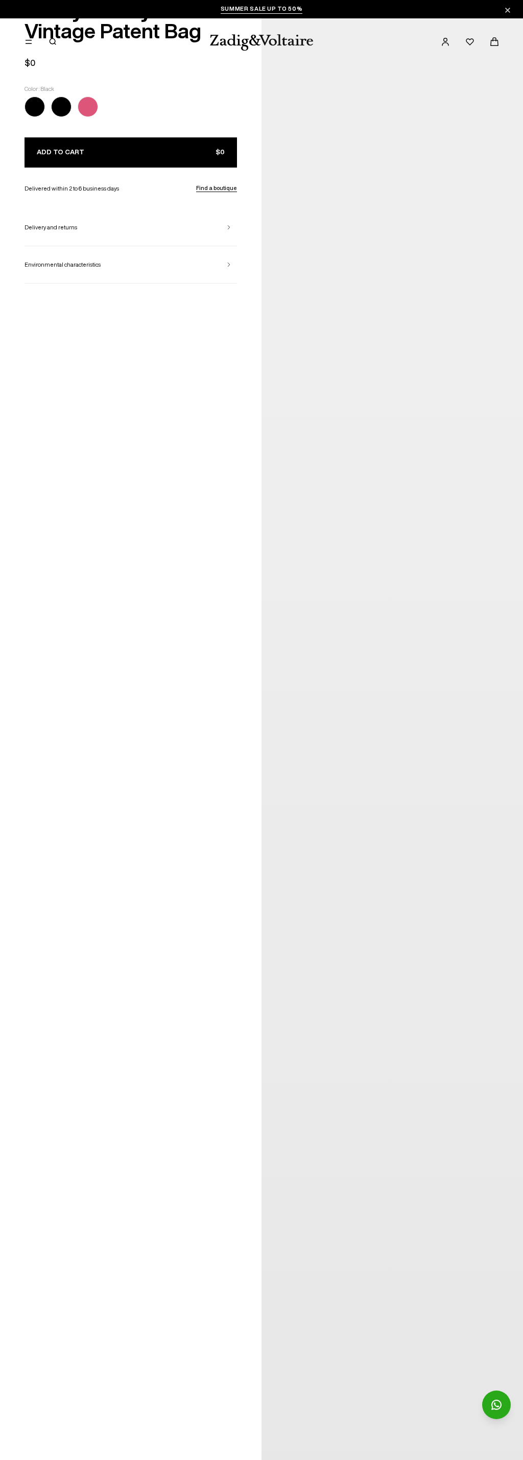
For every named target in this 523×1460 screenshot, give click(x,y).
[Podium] (88, 109)
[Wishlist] (470, 42)
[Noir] (61, 109)
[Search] (53, 42)
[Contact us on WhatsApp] (496, 1405)
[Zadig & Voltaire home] (261, 42)
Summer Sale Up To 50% (262, 8)
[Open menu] (28, 42)
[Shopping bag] (494, 42)
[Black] (35, 109)
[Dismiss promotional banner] (507, 10)
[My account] (445, 42)
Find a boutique (216, 188)
